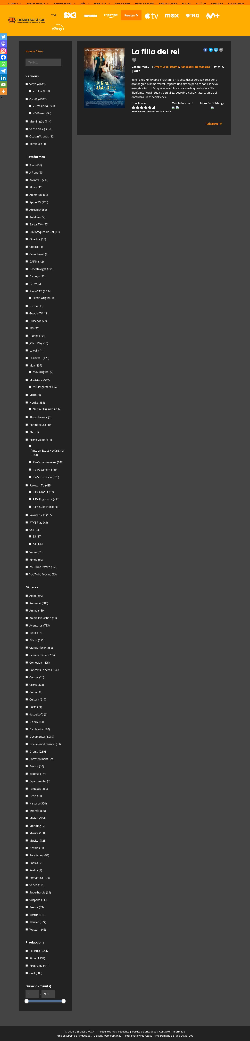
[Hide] (1, 97)
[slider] (26, 1001)
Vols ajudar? (236, 3)
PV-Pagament (45, 469)
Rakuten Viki (41, 515)
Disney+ (37, 276)
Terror (37, 915)
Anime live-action (43, 618)
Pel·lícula (39, 951)
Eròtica (36, 766)
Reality (35, 870)
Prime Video (40, 440)
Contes (36, 677)
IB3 (34, 328)
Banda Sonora (168, 3)
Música (37, 833)
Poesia (36, 863)
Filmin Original (44, 298)
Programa (39, 965)
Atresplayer (38, 210)
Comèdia (39, 662)
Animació (38, 603)
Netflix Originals (47, 409)
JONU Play (38, 343)
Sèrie (37, 958)
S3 (37, 536)
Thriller (37, 922)
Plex (34, 432)
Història (38, 803)
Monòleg (37, 826)
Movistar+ (39, 380)
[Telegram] (3, 70)
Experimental (39, 781)
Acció (36, 596)
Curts (35, 707)
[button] (205, 50)
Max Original (43, 372)
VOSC (37, 84)
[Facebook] (3, 57)
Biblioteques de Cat (44, 232)
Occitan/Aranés (41, 136)
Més (83, 3)
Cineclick (37, 239)
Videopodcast (63, 3)
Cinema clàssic (42, 655)
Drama (174, 67)
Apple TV (38, 202)
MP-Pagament (45, 387)
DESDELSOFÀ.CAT (85, 1031)
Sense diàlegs (40, 129)
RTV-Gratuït (43, 492)
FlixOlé (36, 306)
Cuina (35, 692)
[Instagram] (3, 50)
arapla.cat (115, 1035)
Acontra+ (38, 180)
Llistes (186, 3)
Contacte (164, 1031)
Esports (37, 774)
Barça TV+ (38, 224)
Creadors (217, 3)
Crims (36, 685)
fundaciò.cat (84, 1035)
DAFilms (36, 261)
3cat (35, 165)
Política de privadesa (144, 1031)
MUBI (35, 395)
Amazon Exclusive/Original (47, 453)
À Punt (36, 172)
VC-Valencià (44, 106)
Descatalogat (41, 269)
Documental (41, 736)
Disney (36, 722)
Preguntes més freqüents (114, 1031)
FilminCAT (40, 291)
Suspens (38, 900)
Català (38, 99)
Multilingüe (40, 121)
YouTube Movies (43, 574)
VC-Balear (42, 113)
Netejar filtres (34, 51)
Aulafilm (37, 217)
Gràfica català (144, 3)
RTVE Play (38, 522)
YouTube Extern (43, 567)
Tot (53, 15)
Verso (36, 552)
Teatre (36, 907)
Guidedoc (38, 321)
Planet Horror (40, 417)
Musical (37, 840)
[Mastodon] (3, 43)
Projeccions (122, 3)
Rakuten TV (40, 485)
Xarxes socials (36, 3)
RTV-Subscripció (46, 507)
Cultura (37, 699)
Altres (36, 187)
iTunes (37, 336)
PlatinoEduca (40, 425)
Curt (35, 973)
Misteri (37, 818)
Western (37, 929)
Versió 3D (37, 144)
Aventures (161, 67)
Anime (37, 610)
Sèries (36, 885)
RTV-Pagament (46, 499)
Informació (179, 1031)
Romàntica (202, 67)
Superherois (40, 892)
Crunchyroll (38, 254)
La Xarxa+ (39, 358)
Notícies (201, 3)
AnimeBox (38, 195)
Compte (13, 3)
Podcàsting (39, 855)
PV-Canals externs (48, 462)
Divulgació (39, 729)
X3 (38, 544)
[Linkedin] (3, 77)
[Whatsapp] (3, 64)
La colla (37, 350)
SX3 (35, 530)
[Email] (3, 84)
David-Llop (187, 1035)
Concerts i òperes (44, 670)
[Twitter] (3, 36)
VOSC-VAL (41, 91)
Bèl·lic (36, 633)
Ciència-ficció (41, 647)
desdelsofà (38, 714)
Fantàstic (187, 67)
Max (35, 365)
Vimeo (36, 560)
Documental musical (45, 744)
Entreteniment (41, 759)
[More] (3, 91)
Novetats (100, 3)
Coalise (36, 247)
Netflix (37, 402)
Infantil (37, 811)
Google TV (38, 313)
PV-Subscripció (46, 477)
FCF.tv (35, 284)
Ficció (35, 796)
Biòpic (36, 640)
